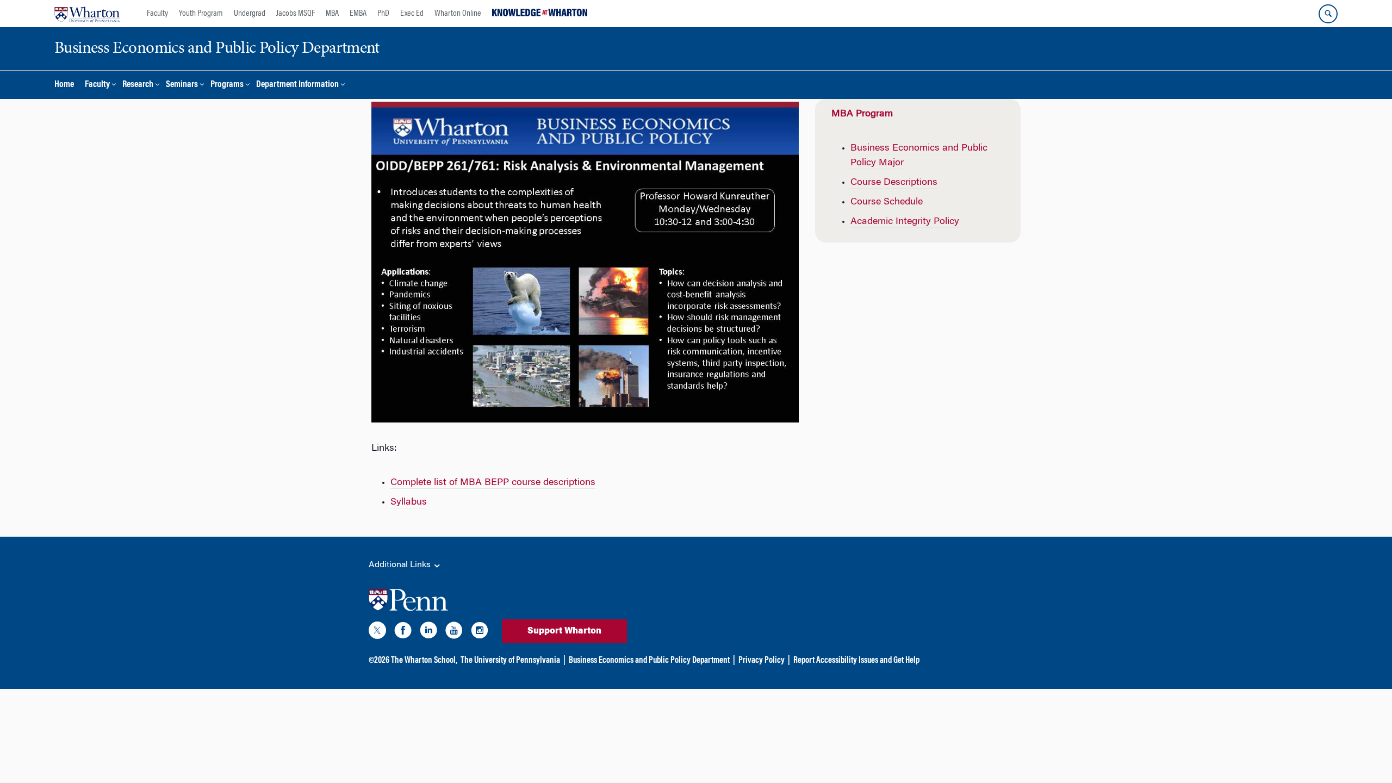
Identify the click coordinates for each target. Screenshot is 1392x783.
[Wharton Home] (87, 13)
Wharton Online (457, 13)
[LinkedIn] (428, 632)
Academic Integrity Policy (904, 222)
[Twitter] (377, 632)
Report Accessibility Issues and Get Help (856, 660)
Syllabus (408, 502)
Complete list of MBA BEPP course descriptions (492, 483)
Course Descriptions (893, 183)
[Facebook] (403, 632)
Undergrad (249, 13)
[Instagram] (479, 632)
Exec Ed (412, 13)
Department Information (297, 85)
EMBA (358, 13)
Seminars (182, 85)
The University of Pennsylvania (510, 660)
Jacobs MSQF (295, 13)
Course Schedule (886, 202)
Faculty (157, 13)
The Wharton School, (424, 660)
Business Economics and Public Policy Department (649, 660)
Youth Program (201, 13)
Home (64, 85)
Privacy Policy (761, 660)
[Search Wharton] (1328, 13)
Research (137, 85)
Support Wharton (564, 631)
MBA (332, 13)
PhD (383, 13)
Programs (227, 85)
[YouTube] (454, 632)
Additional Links (401, 565)
